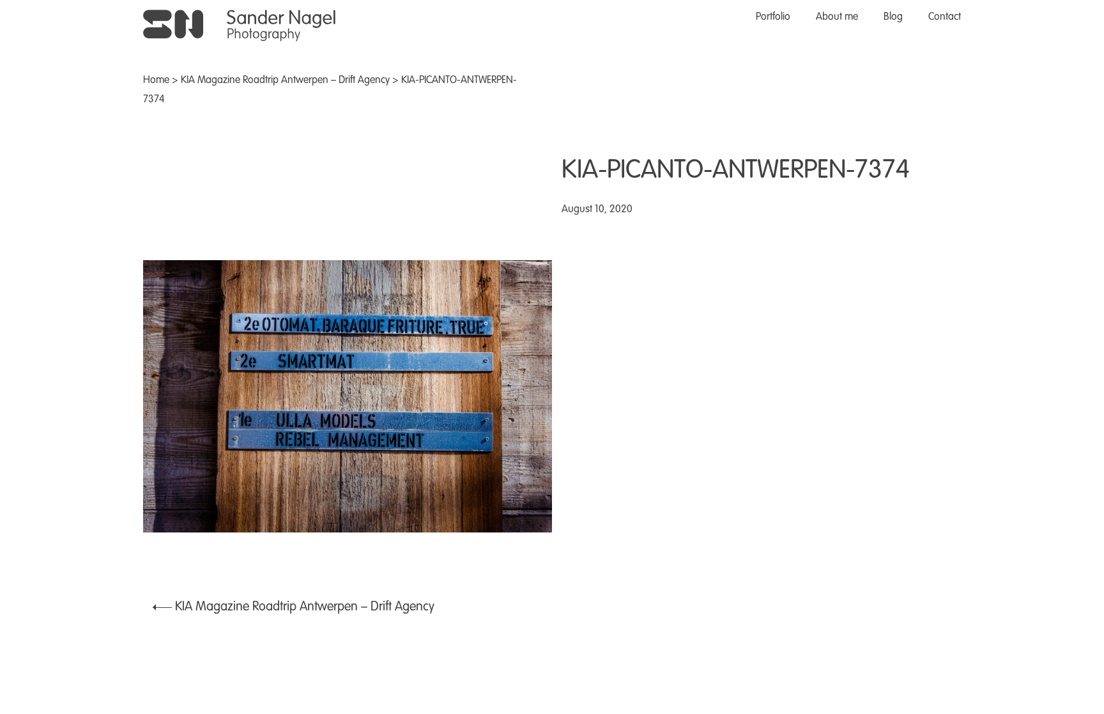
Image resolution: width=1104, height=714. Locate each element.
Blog (893, 17)
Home (156, 80)
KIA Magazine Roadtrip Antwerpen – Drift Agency (285, 80)
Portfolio (773, 17)
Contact (944, 17)
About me (837, 17)
